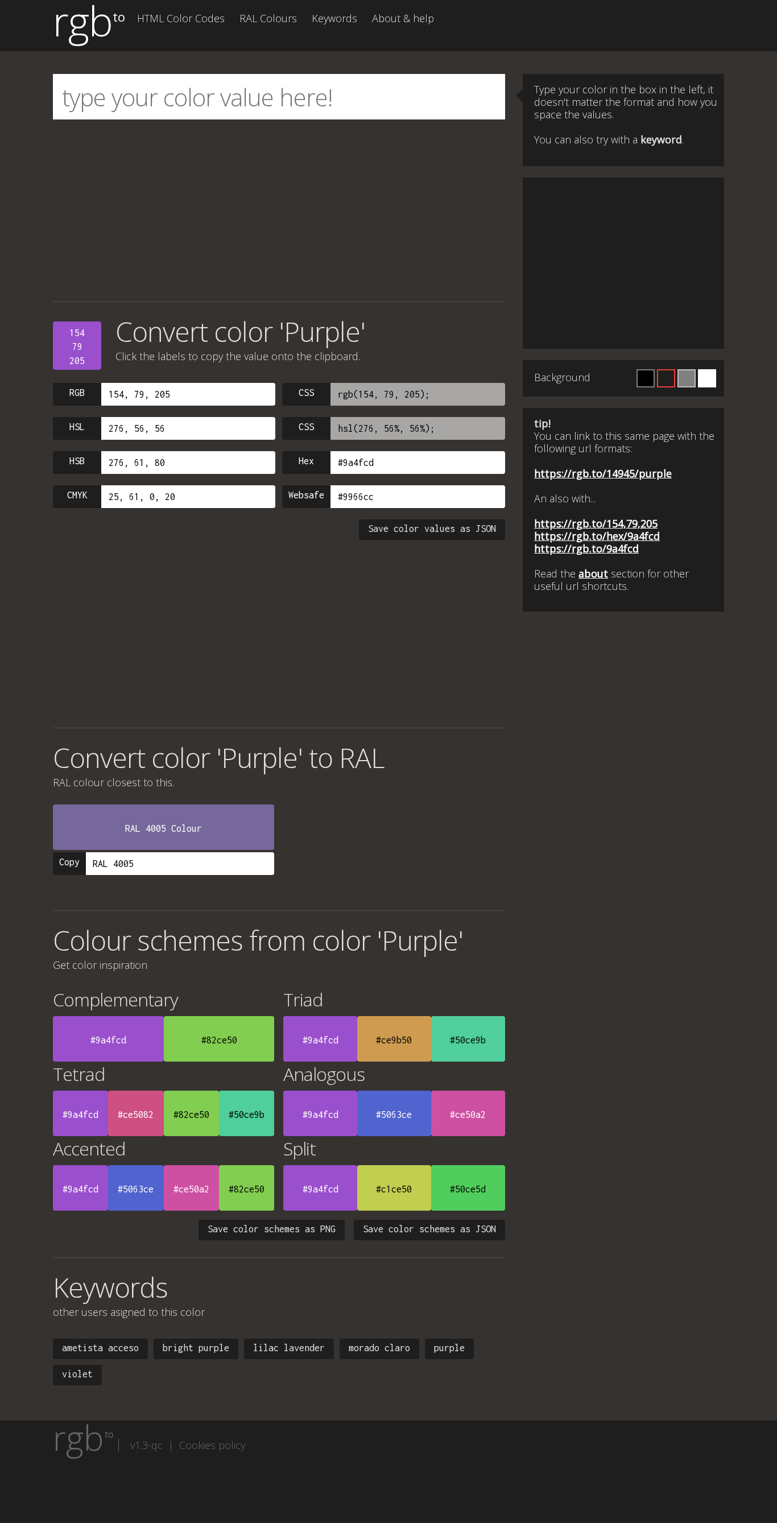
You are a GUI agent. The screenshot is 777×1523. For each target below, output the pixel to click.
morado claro (379, 1348)
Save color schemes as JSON (429, 1229)
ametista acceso (100, 1348)
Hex (306, 461)
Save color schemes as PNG (272, 1229)
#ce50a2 (468, 1114)
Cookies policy (212, 1445)
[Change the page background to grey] (686, 378)
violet (77, 1374)
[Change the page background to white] (707, 378)
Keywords (334, 18)
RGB (77, 392)
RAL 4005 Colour (163, 828)
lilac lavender (289, 1348)
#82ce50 (219, 1040)
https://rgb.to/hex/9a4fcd (597, 536)
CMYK (77, 495)
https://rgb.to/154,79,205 (596, 523)
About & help (403, 18)
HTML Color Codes (181, 18)
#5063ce (394, 1114)
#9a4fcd (108, 1040)
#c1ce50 (394, 1189)
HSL (77, 427)
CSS (306, 392)
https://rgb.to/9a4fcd (586, 548)
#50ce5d (468, 1189)
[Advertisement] (279, 210)
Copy (69, 862)
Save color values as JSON (432, 528)
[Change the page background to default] (666, 378)
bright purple (196, 1348)
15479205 (77, 347)
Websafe (306, 495)
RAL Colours (268, 18)
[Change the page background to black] (646, 378)
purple (449, 1348)
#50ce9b (468, 1040)
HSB (77, 461)
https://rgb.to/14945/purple (603, 473)
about (593, 573)
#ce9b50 (394, 1040)
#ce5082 (136, 1114)
